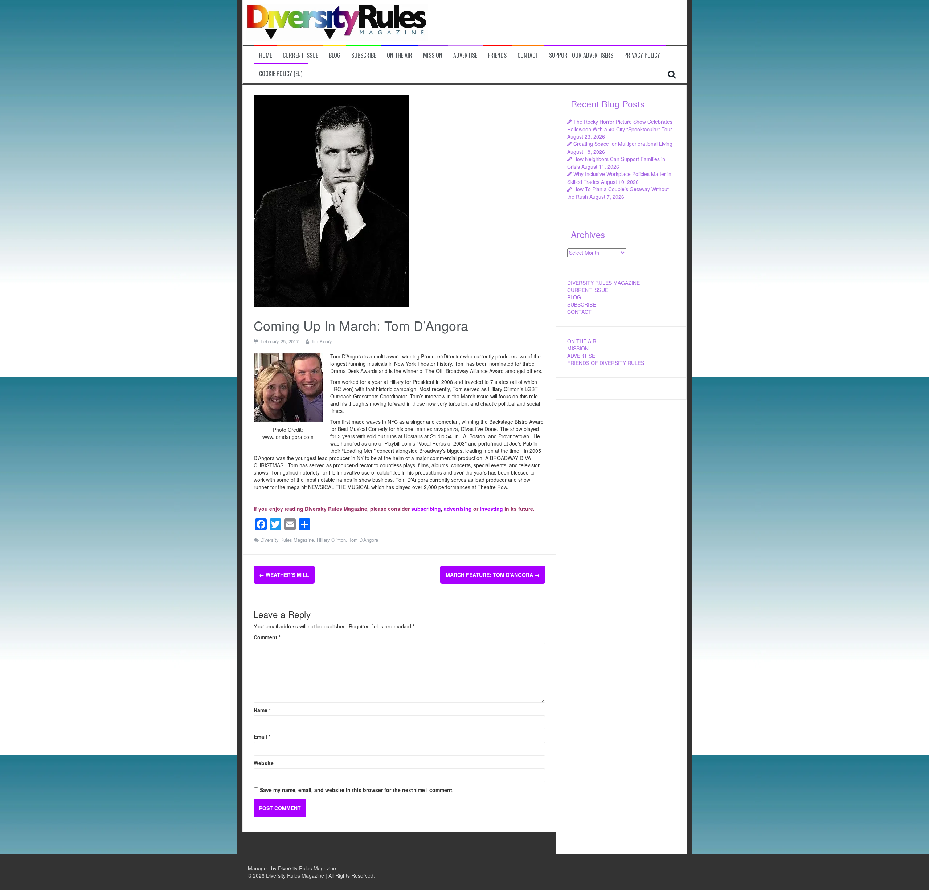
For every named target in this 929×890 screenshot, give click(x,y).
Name (262, 710)
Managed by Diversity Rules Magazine (292, 868)
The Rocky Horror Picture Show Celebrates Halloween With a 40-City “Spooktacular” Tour (619, 125)
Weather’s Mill (284, 574)
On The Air (399, 55)
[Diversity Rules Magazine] (337, 21)
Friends (497, 55)
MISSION (578, 348)
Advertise (465, 55)
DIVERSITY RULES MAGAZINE (603, 282)
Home (265, 55)
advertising (458, 508)
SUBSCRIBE (581, 304)
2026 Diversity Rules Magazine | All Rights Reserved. (314, 875)
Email (262, 736)
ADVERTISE (581, 355)
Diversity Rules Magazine (287, 539)
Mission (432, 55)
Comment (267, 637)
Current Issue (300, 55)
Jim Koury (321, 341)
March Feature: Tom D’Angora (493, 574)
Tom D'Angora (363, 539)
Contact (527, 55)
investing (491, 508)
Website (264, 763)
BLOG (574, 297)
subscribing (426, 508)
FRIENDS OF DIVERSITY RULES (605, 362)
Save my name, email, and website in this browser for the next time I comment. (357, 789)
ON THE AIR (581, 341)
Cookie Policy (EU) (280, 74)
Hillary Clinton (331, 539)
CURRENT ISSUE (587, 290)
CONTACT (579, 311)
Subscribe (363, 55)
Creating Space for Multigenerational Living (622, 143)
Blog (334, 55)
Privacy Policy (642, 55)
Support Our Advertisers (581, 55)
